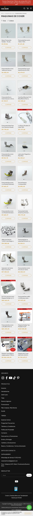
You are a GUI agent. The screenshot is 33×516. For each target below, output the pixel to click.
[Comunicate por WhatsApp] (29, 507)
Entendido (28, 513)
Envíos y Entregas (6, 439)
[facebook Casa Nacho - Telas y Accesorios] (6, 377)
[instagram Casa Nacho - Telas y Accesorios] (2, 377)
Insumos (3, 388)
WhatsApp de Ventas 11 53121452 (11, 457)
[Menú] (31, 8)
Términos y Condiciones (8, 426)
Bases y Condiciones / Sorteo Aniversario (13, 446)
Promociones (5, 404)
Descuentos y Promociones (9, 436)
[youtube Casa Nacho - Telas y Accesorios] (10, 377)
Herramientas (5, 391)
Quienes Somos (6, 420)
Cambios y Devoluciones (8, 443)
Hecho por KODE (16, 498)
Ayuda (3, 411)
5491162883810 (6, 454)
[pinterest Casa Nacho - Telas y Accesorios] (18, 377)
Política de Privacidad (7, 429)
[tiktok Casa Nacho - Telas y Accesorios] (14, 377)
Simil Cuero (4, 395)
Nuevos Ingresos (6, 401)
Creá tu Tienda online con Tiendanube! (16, 495)
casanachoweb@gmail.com (9, 461)
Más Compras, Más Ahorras (9, 408)
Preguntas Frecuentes (8, 423)
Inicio (2, 13)
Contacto (4, 433)
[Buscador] (24, 8)
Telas (2, 398)
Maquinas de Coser (9, 13)
